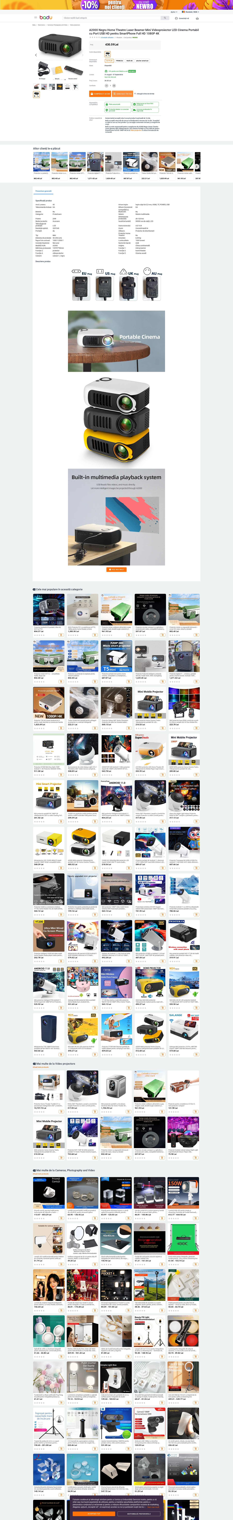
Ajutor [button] (173, 12)
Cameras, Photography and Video (57, 25)
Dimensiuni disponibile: (93, 60)
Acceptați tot (94, 1514)
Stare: (91, 65)
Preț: (91, 45)
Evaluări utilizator (107, 37)
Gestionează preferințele (139, 1514)
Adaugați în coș (122, 93)
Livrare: (91, 75)
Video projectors (75, 25)
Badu (34, 25)
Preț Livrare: (93, 81)
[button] (36, 17)
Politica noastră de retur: (95, 119)
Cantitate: (92, 86)
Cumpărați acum (100, 93)
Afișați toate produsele (41, 1067)
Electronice (41, 25)
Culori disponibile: (95, 52)
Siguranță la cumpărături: (93, 103)
